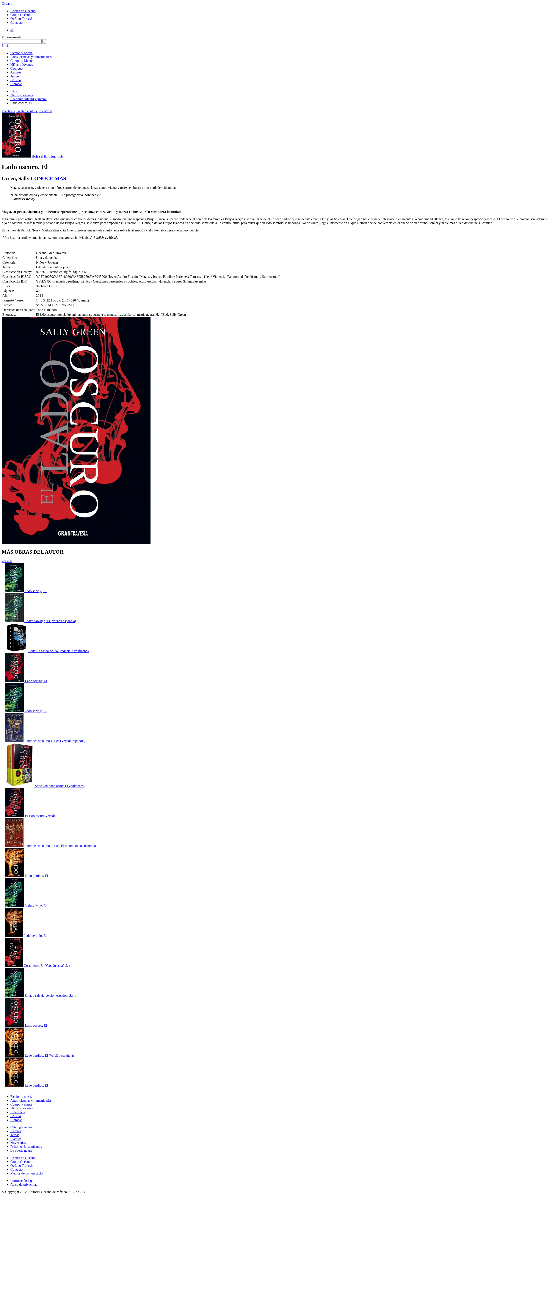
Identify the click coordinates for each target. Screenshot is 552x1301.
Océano (7, 3)
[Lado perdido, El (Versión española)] (15, 1055)
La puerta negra (21, 1150)
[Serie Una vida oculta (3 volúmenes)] (20, 786)
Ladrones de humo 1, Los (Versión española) (54, 741)
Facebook (8, 111)
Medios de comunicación (27, 1173)
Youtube (32, 111)
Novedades (18, 1143)
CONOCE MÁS (48, 178)
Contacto (16, 22)
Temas (14, 76)
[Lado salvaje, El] (15, 591)
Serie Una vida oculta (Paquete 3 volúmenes (58, 651)
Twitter (21, 111)
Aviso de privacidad (24, 1184)
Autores (15, 72)
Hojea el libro (41, 156)
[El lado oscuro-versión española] (15, 816)
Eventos (15, 1139)
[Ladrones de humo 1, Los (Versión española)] (14, 741)
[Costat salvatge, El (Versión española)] (15, 621)
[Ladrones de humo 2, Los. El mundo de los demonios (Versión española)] (14, 846)
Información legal (22, 1180)
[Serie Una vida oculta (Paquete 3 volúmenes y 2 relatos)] (16, 651)
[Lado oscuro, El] (15, 681)
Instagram (45, 111)
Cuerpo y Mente (21, 60)
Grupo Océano (20, 15)
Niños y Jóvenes (21, 64)
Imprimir (57, 156)
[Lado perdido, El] (15, 876)
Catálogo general (21, 1127)
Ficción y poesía (21, 53)
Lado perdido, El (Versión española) (49, 1055)
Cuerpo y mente (21, 1104)
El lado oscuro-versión (40, 816)
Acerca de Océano (23, 11)
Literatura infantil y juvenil (28, 99)
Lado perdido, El (36, 876)
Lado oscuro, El (36, 681)
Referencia (17, 1112)
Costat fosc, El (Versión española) (47, 965)
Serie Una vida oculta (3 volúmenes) (60, 786)
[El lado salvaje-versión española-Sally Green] (15, 995)
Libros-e (16, 84)
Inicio (5, 45)
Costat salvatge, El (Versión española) (50, 621)
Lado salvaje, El (36, 591)
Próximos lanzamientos (26, 1146)
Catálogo (16, 68)
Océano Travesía (21, 18)
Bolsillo (15, 80)
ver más (7, 561)
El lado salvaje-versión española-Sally (50, 995)
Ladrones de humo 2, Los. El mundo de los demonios (60, 846)
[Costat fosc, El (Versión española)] (14, 965)
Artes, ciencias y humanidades (31, 57)
